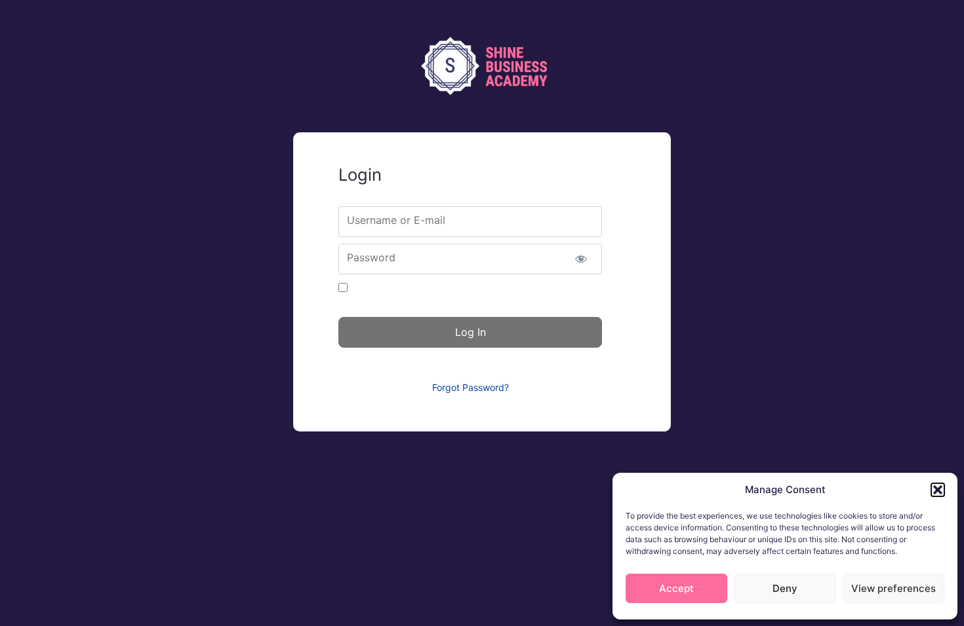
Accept (676, 588)
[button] (937, 489)
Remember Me (384, 287)
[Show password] (580, 259)
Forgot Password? (470, 387)
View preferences (893, 588)
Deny (785, 588)
